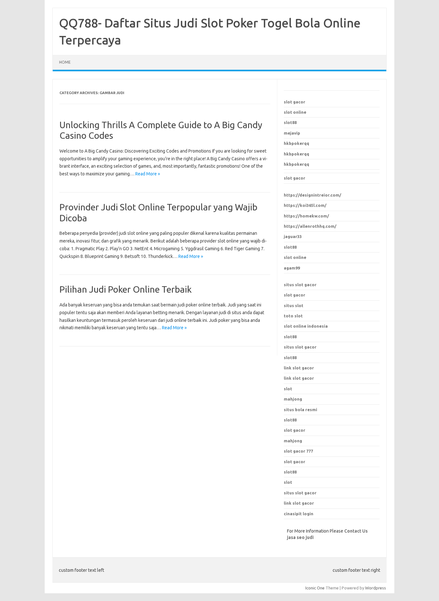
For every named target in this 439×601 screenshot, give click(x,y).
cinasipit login (298, 513)
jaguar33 (293, 236)
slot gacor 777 (298, 451)
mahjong (293, 440)
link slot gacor (299, 378)
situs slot (293, 305)
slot (288, 482)
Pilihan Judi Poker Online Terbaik (125, 289)
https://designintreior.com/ (312, 195)
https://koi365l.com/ (305, 205)
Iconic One (315, 588)
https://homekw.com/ (306, 216)
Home (65, 62)
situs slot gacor (300, 284)
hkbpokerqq (296, 143)
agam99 (292, 268)
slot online (295, 112)
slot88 (290, 122)
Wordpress (375, 588)
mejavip (292, 133)
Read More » (147, 173)
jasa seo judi (300, 537)
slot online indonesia (306, 326)
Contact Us (356, 531)
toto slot (293, 316)
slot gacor (294, 102)
